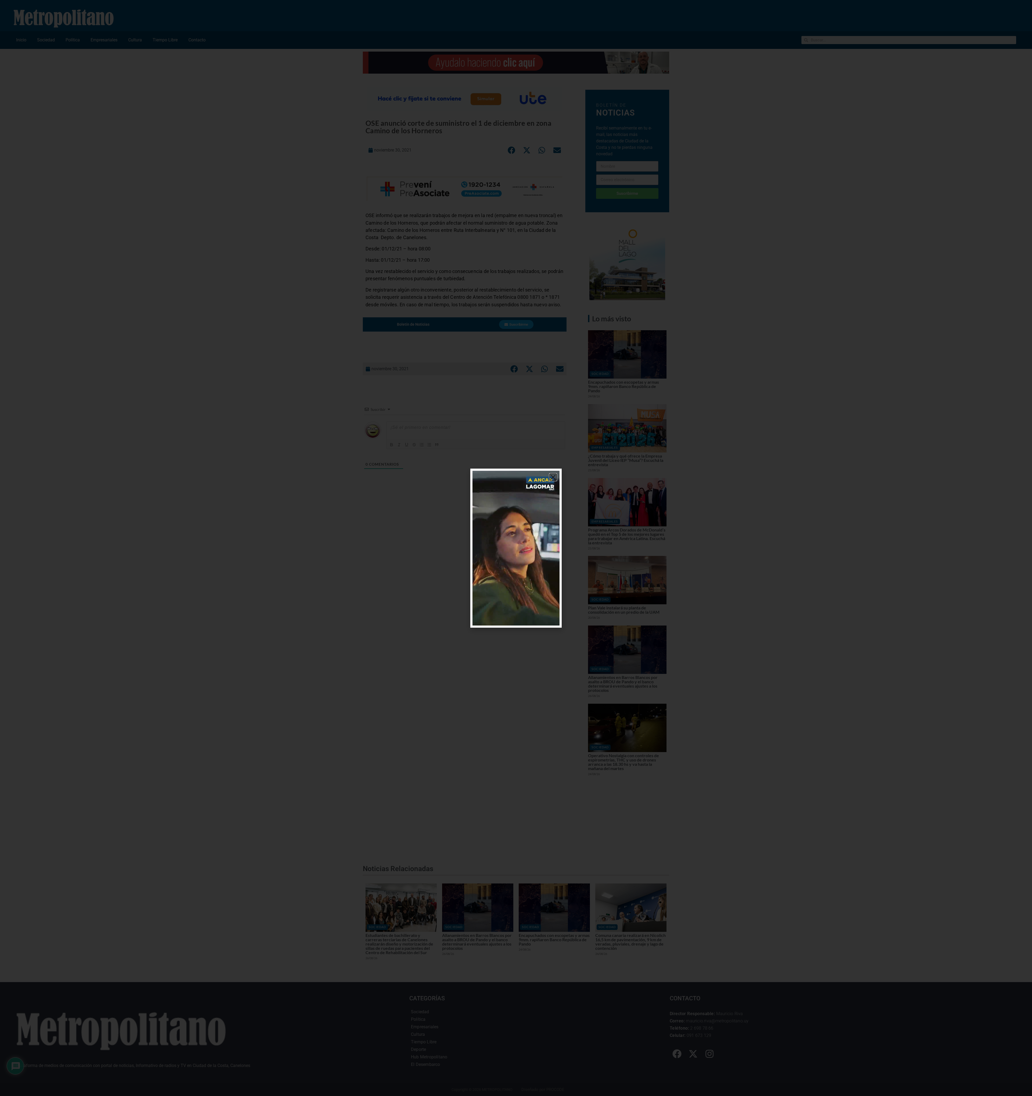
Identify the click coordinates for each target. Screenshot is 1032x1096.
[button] (553, 477)
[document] (516, 548)
